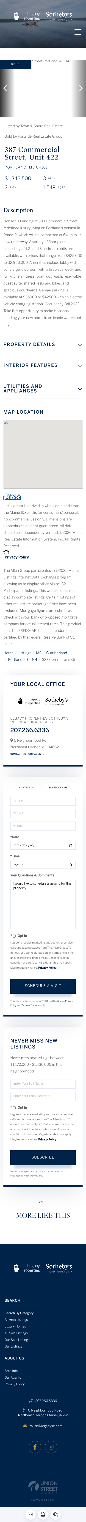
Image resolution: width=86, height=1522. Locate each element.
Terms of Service (30, 1006)
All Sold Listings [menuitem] (16, 1333)
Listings (24, 653)
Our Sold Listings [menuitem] (17, 1340)
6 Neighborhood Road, (43, 1413)
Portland (15, 660)
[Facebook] (35, 1447)
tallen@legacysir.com (46, 1426)
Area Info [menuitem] (11, 1371)
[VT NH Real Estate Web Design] (43, 1487)
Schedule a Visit (59, 788)
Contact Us (18, 754)
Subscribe (43, 1157)
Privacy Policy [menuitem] (15, 1384)
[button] (7, 88)
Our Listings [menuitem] (13, 1346)
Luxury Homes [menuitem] (15, 1326)
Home (8, 653)
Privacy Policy (17, 557)
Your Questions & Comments (32, 875)
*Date (14, 837)
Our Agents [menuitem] (13, 1377)
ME (39, 653)
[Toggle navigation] (78, 32)
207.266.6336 (29, 731)
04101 (32, 660)
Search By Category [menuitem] (19, 1313)
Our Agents (36, 754)
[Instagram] (51, 1447)
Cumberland (56, 653)
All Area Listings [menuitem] (16, 1320)
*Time (15, 856)
